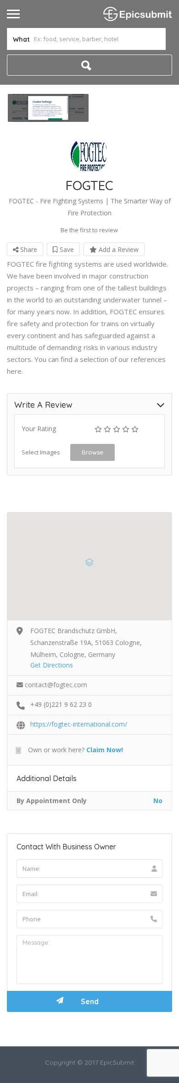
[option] (48, 108)
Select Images (41, 452)
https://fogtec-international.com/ (78, 724)
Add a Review (118, 249)
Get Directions (51, 665)
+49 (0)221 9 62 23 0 (61, 704)
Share (27, 249)
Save (66, 249)
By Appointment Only (52, 800)
